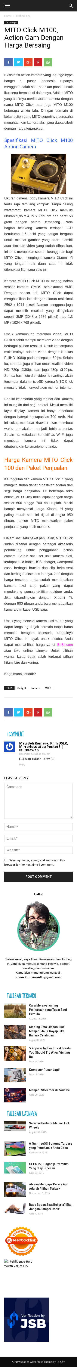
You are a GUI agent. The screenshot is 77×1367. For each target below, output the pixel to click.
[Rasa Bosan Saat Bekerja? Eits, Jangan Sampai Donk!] (15, 1208)
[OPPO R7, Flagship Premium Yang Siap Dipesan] (15, 1168)
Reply (22, 764)
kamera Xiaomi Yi (58, 257)
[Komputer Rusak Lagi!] (15, 1075)
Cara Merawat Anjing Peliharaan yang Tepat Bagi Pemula (48, 1010)
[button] (71, 5)
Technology (23, 16)
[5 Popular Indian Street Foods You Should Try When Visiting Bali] (15, 1053)
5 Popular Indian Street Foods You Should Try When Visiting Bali (50, 1053)
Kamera (35, 688)
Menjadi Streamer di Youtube (49, 1090)
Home (8, 16)
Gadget (21, 688)
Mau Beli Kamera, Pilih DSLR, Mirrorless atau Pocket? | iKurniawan (43, 747)
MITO (48, 688)
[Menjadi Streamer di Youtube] (15, 1095)
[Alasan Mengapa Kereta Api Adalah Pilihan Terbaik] (15, 1189)
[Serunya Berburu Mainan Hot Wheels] (15, 1126)
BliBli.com (65, 644)
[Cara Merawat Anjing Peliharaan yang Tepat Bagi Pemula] (15, 1010)
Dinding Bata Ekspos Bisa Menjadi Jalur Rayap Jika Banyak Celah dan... (47, 1031)
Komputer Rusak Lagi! (44, 1069)
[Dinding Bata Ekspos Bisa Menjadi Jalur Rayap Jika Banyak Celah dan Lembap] (15, 1032)
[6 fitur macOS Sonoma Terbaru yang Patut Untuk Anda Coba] (15, 1148)
